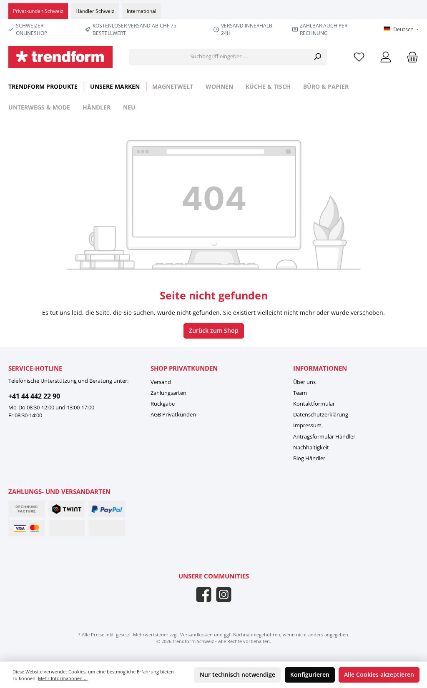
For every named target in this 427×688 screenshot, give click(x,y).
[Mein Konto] (385, 56)
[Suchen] (317, 57)
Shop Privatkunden (184, 368)
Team (300, 392)
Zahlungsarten (168, 392)
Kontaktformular (314, 403)
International (141, 11)
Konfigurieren (309, 674)
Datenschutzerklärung (320, 414)
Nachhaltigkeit (311, 447)
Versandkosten (196, 634)
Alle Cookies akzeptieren (379, 674)
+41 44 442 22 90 (34, 396)
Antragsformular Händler (324, 436)
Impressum (307, 425)
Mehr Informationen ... (63, 678)
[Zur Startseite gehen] (60, 57)
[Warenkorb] (410, 56)
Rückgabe (163, 403)
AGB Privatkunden (173, 414)
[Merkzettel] (359, 56)
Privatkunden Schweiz (38, 11)
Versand (161, 382)
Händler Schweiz (94, 11)
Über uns (304, 382)
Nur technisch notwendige (237, 674)
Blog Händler (309, 458)
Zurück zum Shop (214, 330)
